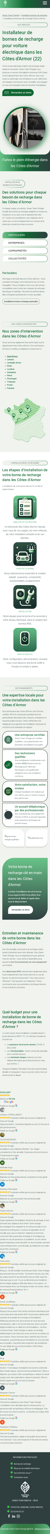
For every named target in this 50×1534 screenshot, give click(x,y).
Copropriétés (17, 250)
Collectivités (17, 258)
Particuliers (16, 235)
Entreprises (16, 243)
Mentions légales (42, 1529)
